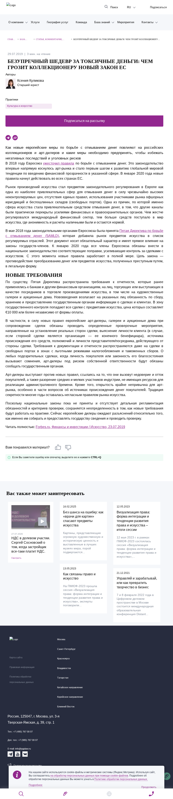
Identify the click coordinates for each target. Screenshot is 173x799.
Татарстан (62, 677)
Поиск (114, 7)
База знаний (102, 22)
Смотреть (16, 558)
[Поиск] (21, 793)
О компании (15, 22)
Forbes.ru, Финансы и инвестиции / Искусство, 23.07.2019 (80, 427)
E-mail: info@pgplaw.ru (19, 748)
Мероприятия (125, 22)
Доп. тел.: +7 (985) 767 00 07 (23, 740)
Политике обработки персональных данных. (121, 779)
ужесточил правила (58, 163)
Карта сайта (15, 657)
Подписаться (158, 7)
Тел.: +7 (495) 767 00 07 (20, 731)
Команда (81, 22)
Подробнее (35, 785)
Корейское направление (70, 697)
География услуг (57, 22)
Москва (61, 639)
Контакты (147, 22)
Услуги (35, 22)
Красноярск (63, 658)
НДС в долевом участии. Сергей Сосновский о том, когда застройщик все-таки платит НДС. (30, 544)
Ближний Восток (65, 706)
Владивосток (64, 668)
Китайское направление (70, 687)
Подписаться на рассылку (84, 121)
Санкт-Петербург (66, 649)
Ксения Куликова (30, 80)
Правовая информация (21, 667)
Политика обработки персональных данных (21, 679)
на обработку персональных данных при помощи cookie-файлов (89, 775)
